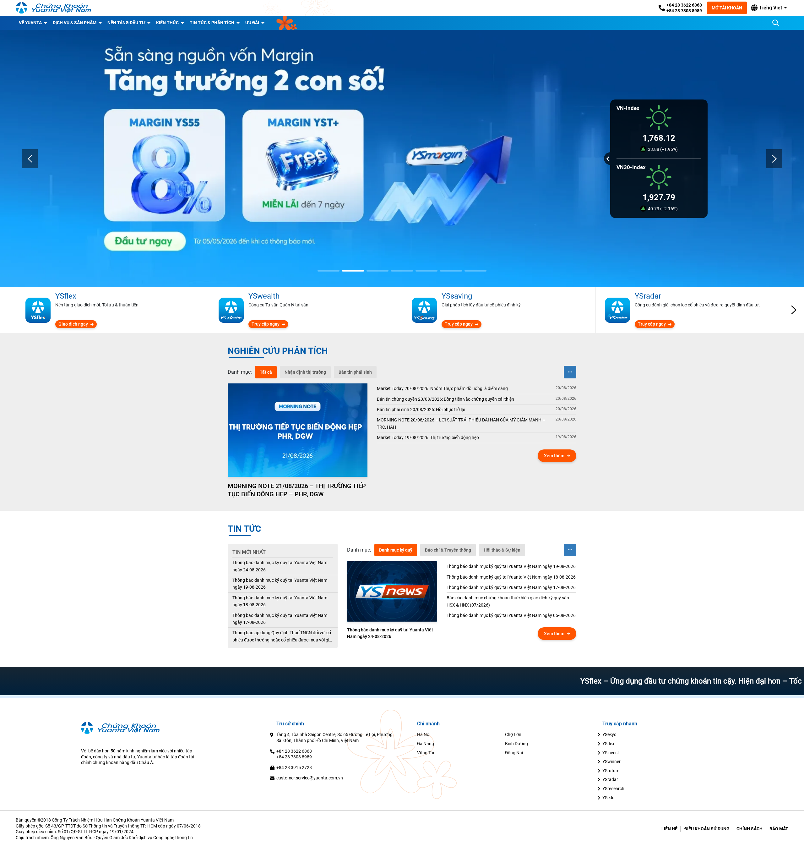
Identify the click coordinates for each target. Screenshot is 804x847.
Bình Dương (516, 743)
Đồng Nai (514, 752)
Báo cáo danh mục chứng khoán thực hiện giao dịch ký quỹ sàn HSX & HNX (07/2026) (508, 601)
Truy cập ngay (266, 324)
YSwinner (611, 761)
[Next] (774, 158)
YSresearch (613, 788)
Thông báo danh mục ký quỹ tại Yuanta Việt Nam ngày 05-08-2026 (511, 615)
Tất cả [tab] (266, 372)
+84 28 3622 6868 (684, 5)
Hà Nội (423, 734)
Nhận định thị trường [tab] (305, 372)
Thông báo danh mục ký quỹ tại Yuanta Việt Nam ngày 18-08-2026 (279, 601)
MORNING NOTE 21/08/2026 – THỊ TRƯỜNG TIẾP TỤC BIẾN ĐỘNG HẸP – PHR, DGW (297, 490)
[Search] (775, 23)
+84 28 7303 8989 (684, 10)
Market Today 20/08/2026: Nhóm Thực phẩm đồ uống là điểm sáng (442, 388)
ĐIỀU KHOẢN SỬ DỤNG (707, 828)
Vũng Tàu (426, 752)
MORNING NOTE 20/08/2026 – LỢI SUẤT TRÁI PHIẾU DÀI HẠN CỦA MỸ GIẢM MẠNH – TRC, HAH (461, 423)
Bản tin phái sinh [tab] (355, 372)
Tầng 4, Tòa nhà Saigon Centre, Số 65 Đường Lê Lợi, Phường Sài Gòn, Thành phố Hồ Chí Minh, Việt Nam (334, 737)
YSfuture (610, 770)
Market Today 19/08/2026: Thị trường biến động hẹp (428, 437)
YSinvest (610, 752)
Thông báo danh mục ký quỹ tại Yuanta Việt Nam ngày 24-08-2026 (279, 566)
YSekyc (609, 734)
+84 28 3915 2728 (294, 767)
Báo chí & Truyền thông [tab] (448, 550)
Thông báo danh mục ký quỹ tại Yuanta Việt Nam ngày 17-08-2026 (279, 619)
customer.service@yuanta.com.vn (309, 777)
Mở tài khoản (727, 7)
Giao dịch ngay (73, 324)
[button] (768, 8)
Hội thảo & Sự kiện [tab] (502, 550)
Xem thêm (554, 455)
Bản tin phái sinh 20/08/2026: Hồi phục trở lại (421, 409)
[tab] (240, 372)
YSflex (608, 743)
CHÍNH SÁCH (749, 828)
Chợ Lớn (513, 734)
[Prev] (30, 158)
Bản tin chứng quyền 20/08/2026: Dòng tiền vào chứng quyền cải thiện (445, 399)
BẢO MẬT (778, 828)
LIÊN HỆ (669, 828)
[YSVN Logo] (53, 8)
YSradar (610, 779)
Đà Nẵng (425, 743)
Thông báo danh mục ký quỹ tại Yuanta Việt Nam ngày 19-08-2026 (279, 584)
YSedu (608, 797)
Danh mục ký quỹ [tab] (395, 550)
